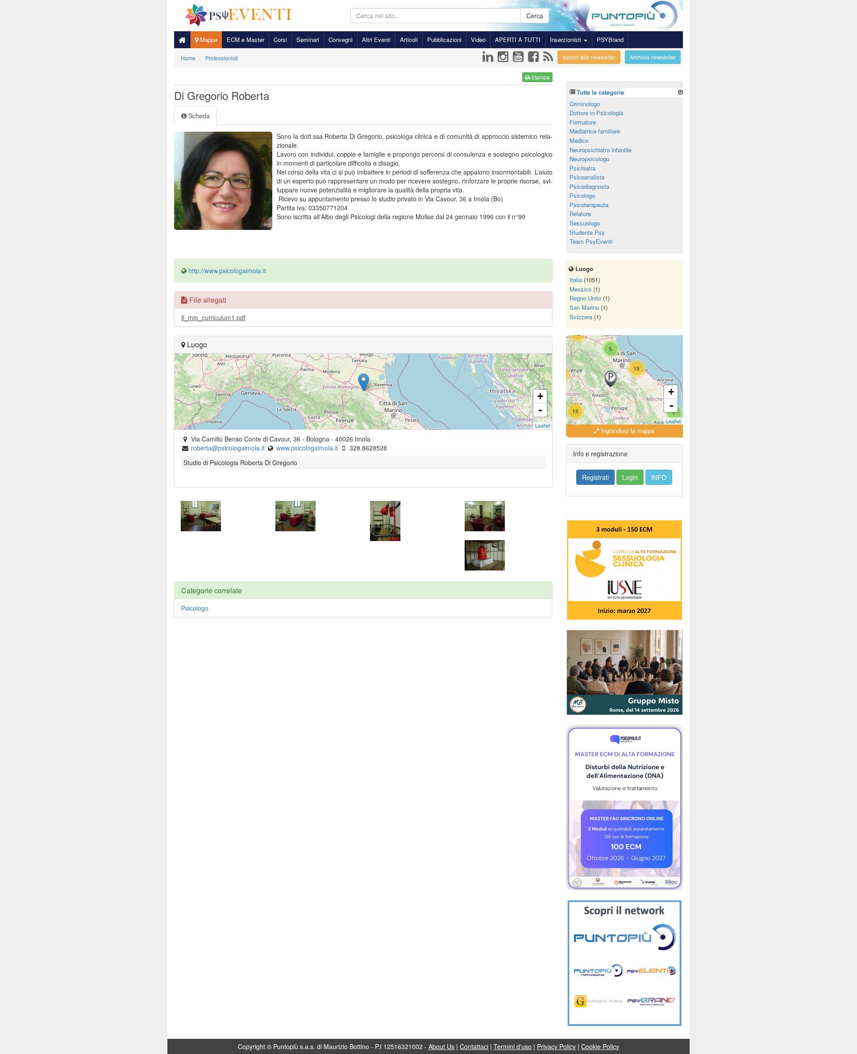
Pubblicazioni (444, 39)
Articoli (409, 39)
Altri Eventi (376, 39)
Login (630, 477)
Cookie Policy (600, 1046)
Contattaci (474, 1046)
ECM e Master (245, 39)
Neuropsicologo (589, 158)
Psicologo (194, 608)
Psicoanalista (587, 177)
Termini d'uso (513, 1046)
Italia (576, 279)
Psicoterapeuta (589, 204)
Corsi (280, 39)
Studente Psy (587, 232)
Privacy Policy (556, 1046)
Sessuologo (585, 223)
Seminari (307, 39)
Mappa (207, 39)
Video (478, 39)
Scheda (198, 115)
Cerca (534, 15)
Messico (580, 289)
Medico (579, 140)
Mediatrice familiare (595, 131)
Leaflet (542, 425)
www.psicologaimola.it (307, 447)
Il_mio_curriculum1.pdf (213, 317)
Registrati (595, 477)
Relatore (580, 213)
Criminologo (585, 104)
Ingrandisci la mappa (626, 430)
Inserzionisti (566, 39)
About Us (441, 1046)
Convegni (341, 39)
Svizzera (581, 316)
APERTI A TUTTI (518, 39)
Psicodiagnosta (589, 186)
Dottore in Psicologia (596, 112)
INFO (658, 477)
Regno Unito (585, 298)
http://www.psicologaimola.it (227, 270)
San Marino (584, 307)
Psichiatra (582, 168)
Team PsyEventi (591, 241)
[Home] (182, 39)
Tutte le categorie (600, 92)
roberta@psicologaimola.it (228, 447)
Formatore (583, 122)
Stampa (540, 77)
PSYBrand (610, 39)
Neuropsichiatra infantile (601, 150)
